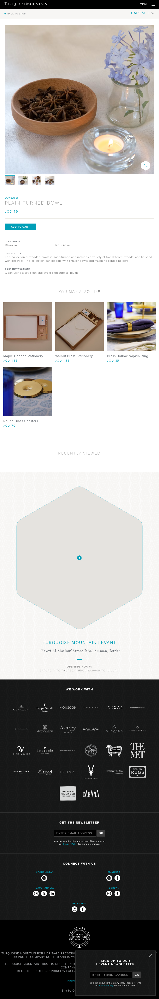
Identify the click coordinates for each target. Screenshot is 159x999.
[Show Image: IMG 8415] (10, 180)
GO (101, 833)
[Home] (25, 4)
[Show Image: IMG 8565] (23, 180)
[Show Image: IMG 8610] (50, 180)
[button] (142, 13)
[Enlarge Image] (146, 165)
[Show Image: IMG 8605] (36, 180)
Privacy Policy (70, 844)
